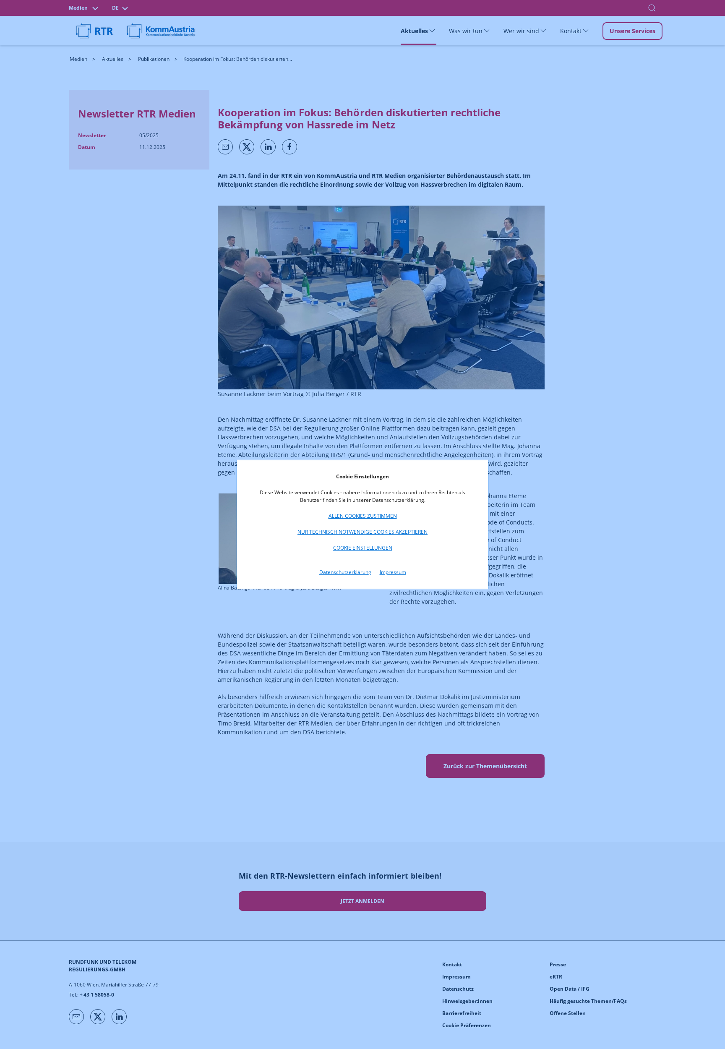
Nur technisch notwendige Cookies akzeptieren (362, 531)
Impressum (393, 572)
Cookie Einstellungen (362, 547)
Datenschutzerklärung (345, 572)
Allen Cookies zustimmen (363, 515)
